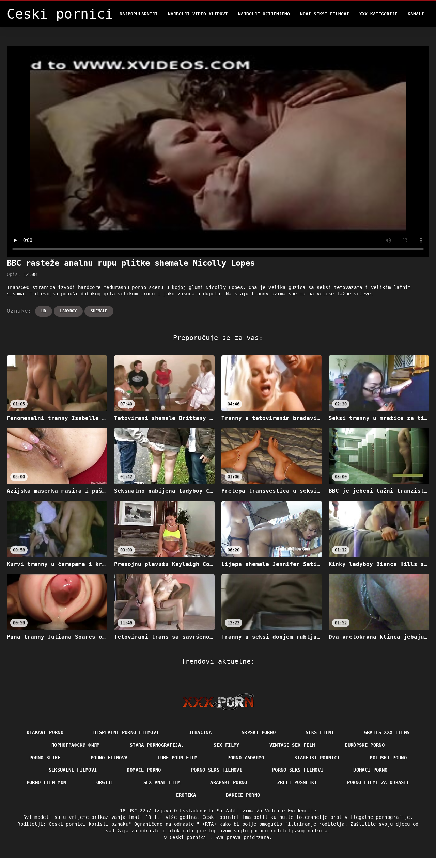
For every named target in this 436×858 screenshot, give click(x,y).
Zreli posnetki (297, 782)
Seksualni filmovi (73, 770)
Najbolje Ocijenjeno (264, 13)
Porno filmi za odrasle (378, 782)
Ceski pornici (189, 837)
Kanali (416, 13)
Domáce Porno (144, 770)
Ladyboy (68, 311)
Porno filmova (109, 757)
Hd (43, 311)
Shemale (99, 311)
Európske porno (365, 745)
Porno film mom (46, 782)
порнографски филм (75, 745)
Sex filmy (226, 745)
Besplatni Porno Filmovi (126, 732)
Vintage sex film (292, 745)
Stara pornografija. (157, 745)
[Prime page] (218, 702)
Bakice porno (243, 795)
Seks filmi (320, 732)
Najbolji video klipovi (198, 13)
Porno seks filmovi (216, 770)
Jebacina (200, 732)
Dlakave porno (45, 732)
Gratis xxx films (387, 732)
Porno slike (45, 757)
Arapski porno (228, 782)
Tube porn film (177, 757)
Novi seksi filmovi (324, 13)
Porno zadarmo (245, 757)
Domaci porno (370, 770)
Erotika (186, 795)
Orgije (104, 782)
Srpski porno (259, 732)
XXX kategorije (378, 13)
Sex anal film (162, 782)
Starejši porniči (317, 757)
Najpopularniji (139, 13)
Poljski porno (388, 757)
